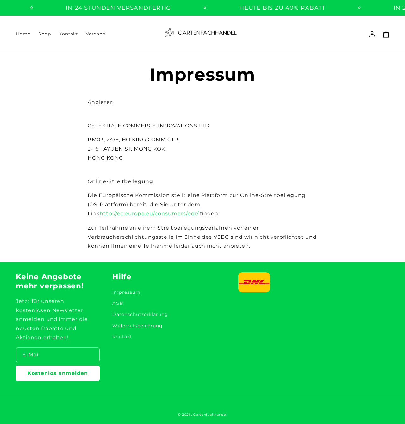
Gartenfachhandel (210, 414)
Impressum (126, 292)
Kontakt (122, 337)
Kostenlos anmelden (58, 373)
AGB (117, 303)
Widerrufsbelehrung (137, 326)
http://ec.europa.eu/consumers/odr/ (149, 214)
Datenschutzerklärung (140, 314)
